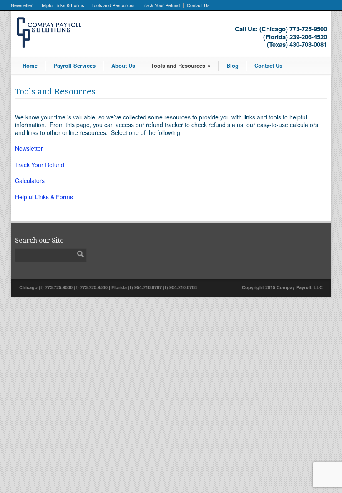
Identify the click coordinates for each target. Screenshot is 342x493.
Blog (232, 65)
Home (30, 65)
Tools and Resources (113, 5)
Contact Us (198, 5)
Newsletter (22, 5)
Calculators (30, 180)
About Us (123, 65)
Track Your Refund (161, 5)
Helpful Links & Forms (62, 5)
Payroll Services (74, 65)
